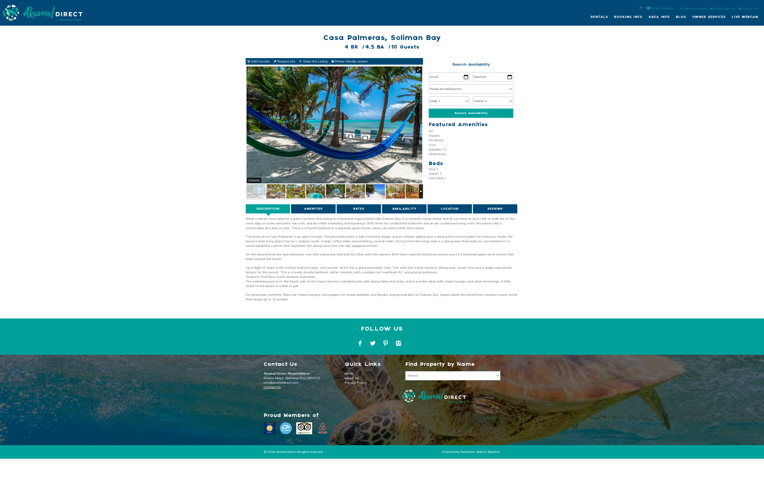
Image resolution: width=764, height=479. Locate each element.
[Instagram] (399, 343)
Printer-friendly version (350, 61)
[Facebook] (360, 343)
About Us (352, 378)
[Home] (43, 12)
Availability (404, 209)
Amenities (313, 209)
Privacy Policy (355, 383)
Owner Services (709, 17)
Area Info (659, 17)
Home (349, 373)
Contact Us (750, 8)
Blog (681, 17)
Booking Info (628, 17)
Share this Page (695, 8)
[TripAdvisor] (304, 428)
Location (449, 209)
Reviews (495, 209)
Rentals (599, 17)
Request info (285, 61)
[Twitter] (373, 343)
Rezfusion (468, 452)
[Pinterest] (386, 343)
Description (267, 209)
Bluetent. (494, 452)
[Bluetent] (286, 428)
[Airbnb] (322, 428)
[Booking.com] (270, 428)
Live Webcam (745, 17)
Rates (358, 209)
